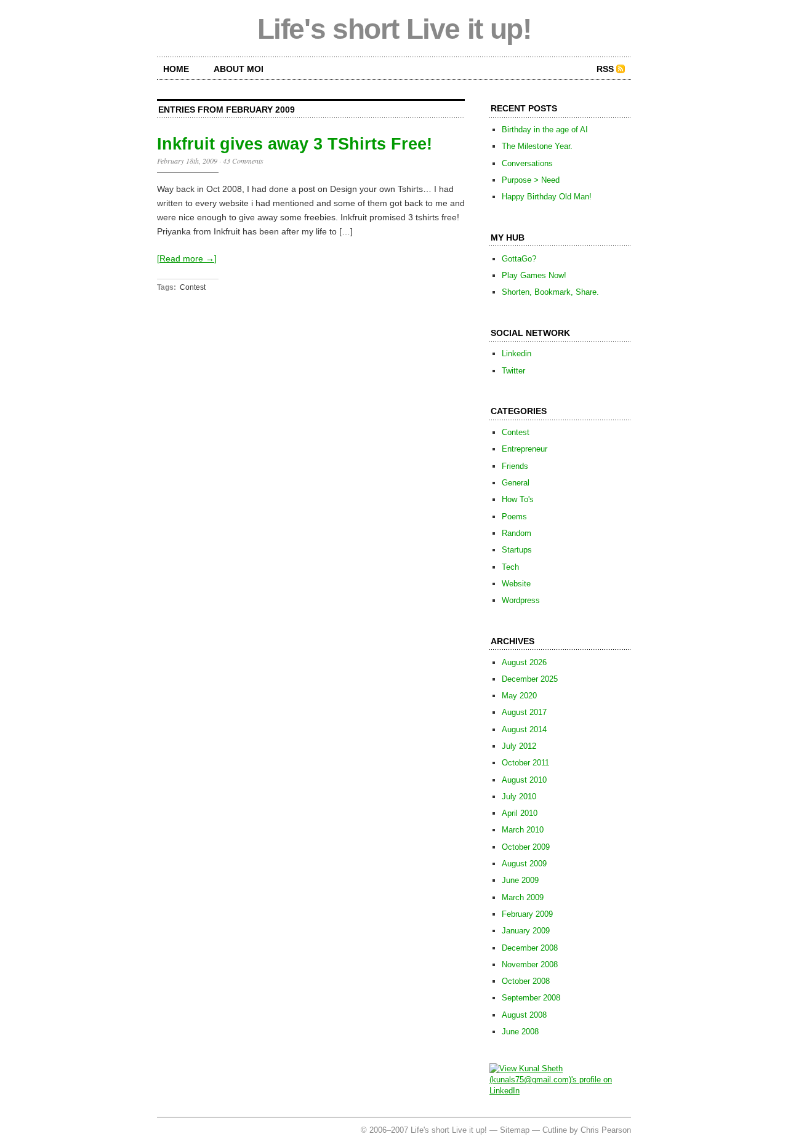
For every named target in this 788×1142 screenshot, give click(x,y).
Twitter (513, 370)
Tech (510, 567)
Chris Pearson (606, 1130)
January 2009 (526, 930)
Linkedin (516, 353)
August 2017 (524, 712)
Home (176, 69)
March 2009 (523, 897)
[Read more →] (187, 258)
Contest (193, 287)
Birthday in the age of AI (545, 129)
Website (516, 583)
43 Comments (243, 161)
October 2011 (525, 762)
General (515, 482)
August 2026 (524, 662)
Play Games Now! (534, 275)
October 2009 (526, 847)
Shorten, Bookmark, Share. (550, 292)
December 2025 (530, 679)
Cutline (554, 1130)
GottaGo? (519, 258)
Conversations (527, 163)
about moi (238, 69)
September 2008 (531, 997)
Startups (517, 549)
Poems (514, 516)
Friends (515, 466)
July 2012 (519, 746)
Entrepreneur (524, 448)
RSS (605, 69)
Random (516, 533)
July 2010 (519, 796)
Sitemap (514, 1130)
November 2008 (530, 964)
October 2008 (526, 981)
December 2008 (530, 947)
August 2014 (524, 729)
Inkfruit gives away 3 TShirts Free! (294, 144)
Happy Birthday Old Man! (547, 196)
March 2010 (523, 829)
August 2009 (524, 863)
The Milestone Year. (537, 146)
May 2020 (519, 695)
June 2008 (520, 1031)
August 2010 (524, 780)
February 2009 (527, 914)
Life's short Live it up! (394, 29)
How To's (518, 499)
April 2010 (519, 813)
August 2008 (524, 1015)
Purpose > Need (531, 180)
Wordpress (521, 600)
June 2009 (520, 880)
